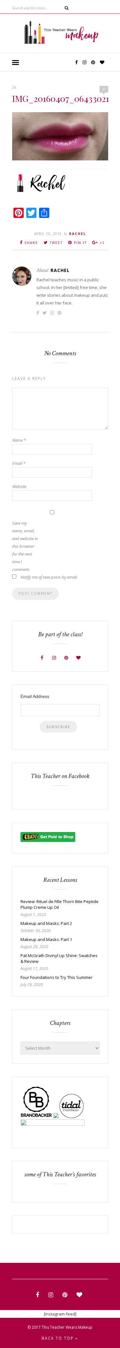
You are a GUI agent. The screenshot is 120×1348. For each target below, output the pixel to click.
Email (18, 463)
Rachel (77, 233)
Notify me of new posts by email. (49, 577)
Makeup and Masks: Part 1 (46, 939)
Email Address (34, 696)
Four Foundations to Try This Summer (56, 977)
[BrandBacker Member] (36, 1116)
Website (19, 486)
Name (19, 440)
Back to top (58, 1338)
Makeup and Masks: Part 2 (46, 923)
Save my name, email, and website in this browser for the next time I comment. (25, 546)
